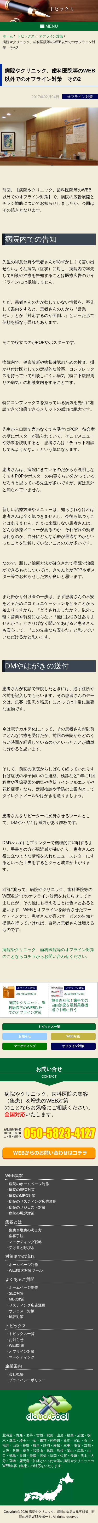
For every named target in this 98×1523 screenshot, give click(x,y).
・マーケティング (19, 1357)
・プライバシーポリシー (25, 1380)
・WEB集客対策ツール (24, 1270)
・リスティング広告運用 (25, 1305)
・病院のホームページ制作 (27, 1184)
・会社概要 (14, 1374)
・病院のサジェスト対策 (25, 1207)
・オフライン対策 (19, 1351)
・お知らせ (14, 1340)
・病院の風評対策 (19, 1213)
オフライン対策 (73, 1046)
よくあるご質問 (19, 1279)
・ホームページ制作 (21, 1265)
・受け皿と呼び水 (19, 1248)
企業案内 (13, 1366)
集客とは (13, 1222)
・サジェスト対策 (19, 1311)
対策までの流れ (19, 1256)
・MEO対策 (15, 1299)
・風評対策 (14, 1317)
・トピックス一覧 (19, 1334)
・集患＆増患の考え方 (23, 1230)
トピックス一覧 (49, 1026)
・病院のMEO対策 (20, 1196)
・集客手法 (14, 1236)
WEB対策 (73, 1036)
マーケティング (25, 1046)
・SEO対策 (14, 1293)
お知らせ (25, 1036)
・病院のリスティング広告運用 (30, 1201)
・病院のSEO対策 (20, 1189)
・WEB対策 (14, 1345)
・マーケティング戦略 (23, 1242)
